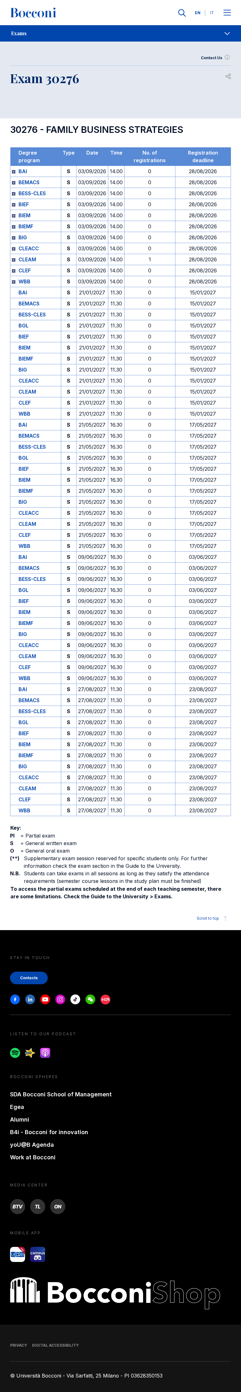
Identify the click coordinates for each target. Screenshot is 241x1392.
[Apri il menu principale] (227, 13)
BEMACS (29, 182)
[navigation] (120, 33)
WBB (24, 281)
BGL (24, 325)
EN (198, 12)
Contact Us (211, 57)
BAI (23, 171)
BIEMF (26, 226)
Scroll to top (208, 918)
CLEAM (27, 259)
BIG (23, 237)
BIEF (24, 204)
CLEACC (29, 248)
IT (212, 12)
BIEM (24, 215)
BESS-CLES (32, 193)
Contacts (29, 977)
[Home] (33, 13)
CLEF (25, 270)
